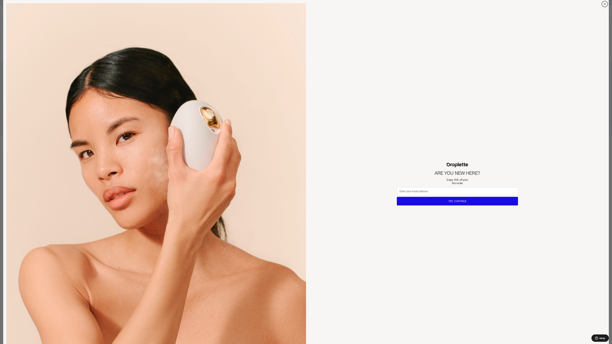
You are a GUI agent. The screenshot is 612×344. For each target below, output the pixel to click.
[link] (457, 165)
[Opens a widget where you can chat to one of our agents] (600, 338)
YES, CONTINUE (457, 201)
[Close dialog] (605, 4)
